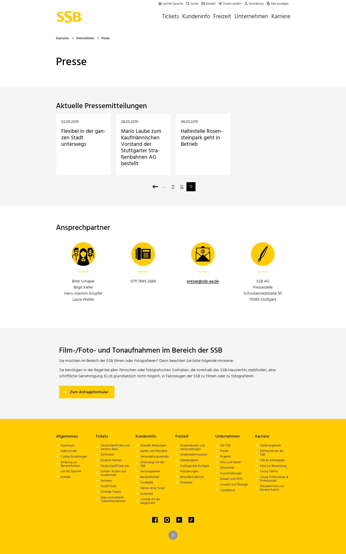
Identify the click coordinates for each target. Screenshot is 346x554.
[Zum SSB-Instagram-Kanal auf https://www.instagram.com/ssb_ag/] (167, 520)
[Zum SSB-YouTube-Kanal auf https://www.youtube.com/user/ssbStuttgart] (179, 520)
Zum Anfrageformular (89, 392)
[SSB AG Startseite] (70, 16)
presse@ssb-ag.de (203, 281)
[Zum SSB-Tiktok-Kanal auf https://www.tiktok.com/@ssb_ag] (191, 520)
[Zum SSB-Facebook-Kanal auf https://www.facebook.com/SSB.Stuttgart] (155, 520)
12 (181, 186)
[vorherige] (155, 186)
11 (173, 186)
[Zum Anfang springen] (173, 535)
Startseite (62, 38)
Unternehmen (85, 38)
